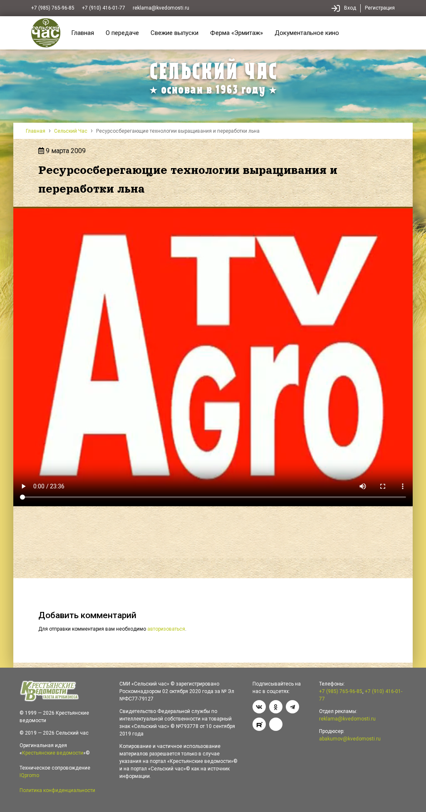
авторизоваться (166, 629)
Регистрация (380, 8)
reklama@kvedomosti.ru (161, 8)
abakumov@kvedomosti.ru (350, 739)
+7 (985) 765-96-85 (52, 8)
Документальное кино (307, 33)
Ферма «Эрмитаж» (236, 33)
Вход (350, 8)
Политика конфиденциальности (57, 790)
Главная (82, 33)
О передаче (122, 33)
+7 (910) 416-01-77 (103, 8)
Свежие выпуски (174, 33)
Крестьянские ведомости (52, 753)
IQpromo (29, 775)
